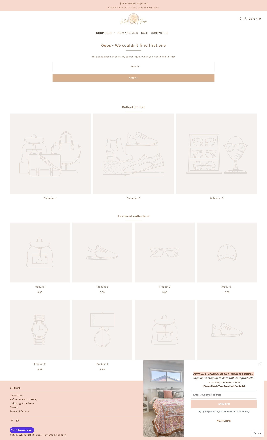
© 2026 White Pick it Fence (26, 434)
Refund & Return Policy (24, 399)
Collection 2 (133, 198)
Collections (16, 395)
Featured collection (133, 216)
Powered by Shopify (55, 434)
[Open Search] (240, 18)
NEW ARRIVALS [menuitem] (128, 33)
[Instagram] (17, 421)
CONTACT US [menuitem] (160, 33)
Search (14, 407)
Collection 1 (50, 198)
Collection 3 (216, 198)
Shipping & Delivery (22, 403)
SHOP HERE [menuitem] (104, 33)
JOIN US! (224, 404)
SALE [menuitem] (144, 33)
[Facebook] (12, 421)
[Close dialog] (260, 363)
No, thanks (224, 421)
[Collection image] (50, 154)
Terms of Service (19, 411)
